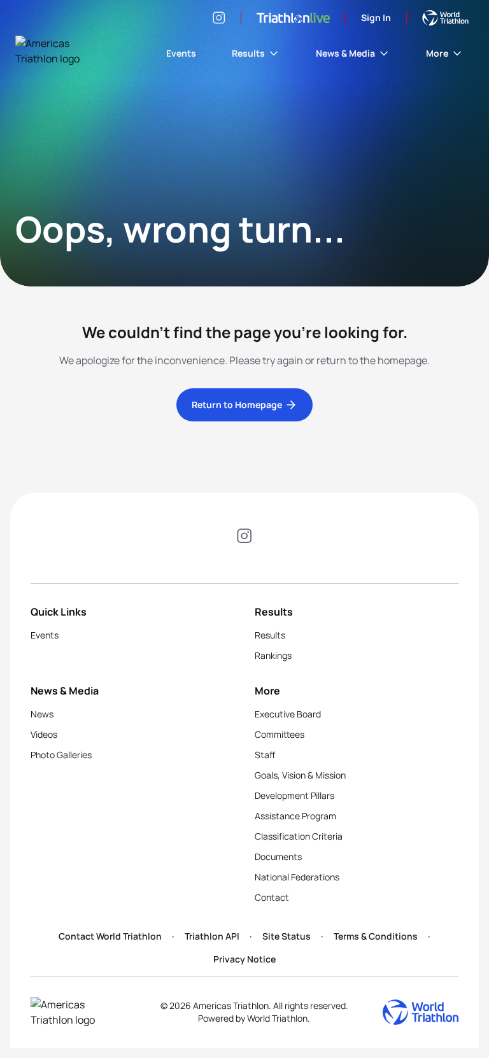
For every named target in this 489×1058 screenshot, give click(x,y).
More (437, 53)
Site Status (286, 936)
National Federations (297, 877)
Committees (279, 734)
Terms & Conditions (376, 936)
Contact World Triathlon (110, 936)
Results (248, 53)
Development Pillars (294, 795)
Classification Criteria (299, 836)
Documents (278, 856)
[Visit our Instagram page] (219, 17)
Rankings (273, 655)
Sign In (376, 17)
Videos (44, 734)
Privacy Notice (244, 959)
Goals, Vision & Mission (300, 775)
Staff (265, 755)
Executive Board (288, 714)
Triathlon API (212, 936)
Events (181, 53)
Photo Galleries (61, 755)
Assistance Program (295, 816)
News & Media (345, 53)
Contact (272, 897)
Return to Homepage (237, 405)
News (42, 714)
